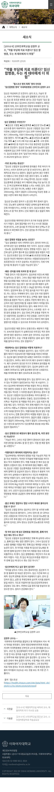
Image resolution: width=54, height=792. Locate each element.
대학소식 (13, 27)
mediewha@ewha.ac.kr (19, 764)
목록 (27, 696)
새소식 (24, 27)
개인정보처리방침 (9, 750)
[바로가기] (11, 4)
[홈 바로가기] (3, 27)
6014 (25, 760)
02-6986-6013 (16, 760)
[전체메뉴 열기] (51, 4)
